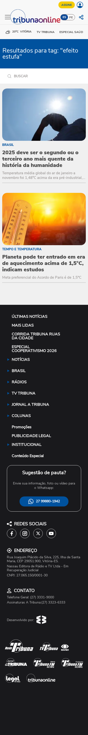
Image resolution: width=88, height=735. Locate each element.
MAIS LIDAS (23, 325)
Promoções (22, 427)
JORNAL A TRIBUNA (30, 404)
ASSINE (66, 5)
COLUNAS (21, 415)
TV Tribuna (46, 32)
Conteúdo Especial (28, 456)
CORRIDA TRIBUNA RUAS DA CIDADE (36, 336)
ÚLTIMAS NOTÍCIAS (29, 316)
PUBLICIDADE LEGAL (31, 436)
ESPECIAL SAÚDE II (73, 32)
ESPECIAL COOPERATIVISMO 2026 (34, 349)
